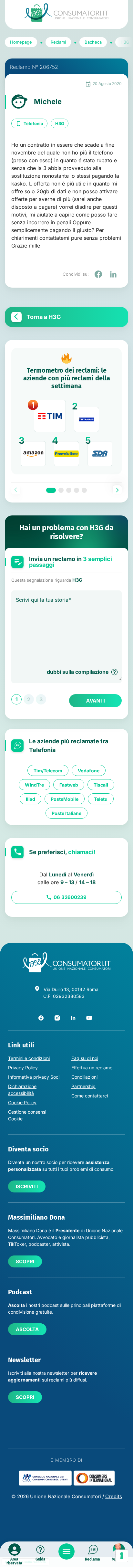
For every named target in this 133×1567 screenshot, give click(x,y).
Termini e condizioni (29, 1058)
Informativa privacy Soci (33, 1077)
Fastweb (68, 785)
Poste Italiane (66, 813)
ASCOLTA (27, 1329)
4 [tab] (76, 490)
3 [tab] (68, 490)
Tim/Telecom (48, 770)
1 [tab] (51, 490)
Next (117, 489)
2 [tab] (61, 490)
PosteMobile (64, 799)
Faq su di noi (84, 1058)
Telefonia (33, 123)
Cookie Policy (22, 1102)
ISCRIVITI (27, 1186)
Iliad (30, 799)
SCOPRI (25, 1261)
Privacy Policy (23, 1067)
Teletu (100, 799)
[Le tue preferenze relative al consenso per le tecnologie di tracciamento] (122, 1556)
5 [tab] (84, 490)
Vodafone (88, 770)
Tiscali (101, 785)
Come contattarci (89, 1095)
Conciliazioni (84, 1077)
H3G (59, 123)
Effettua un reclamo (91, 1067)
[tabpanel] (66, 411)
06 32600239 (70, 897)
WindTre (34, 785)
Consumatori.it (66, 12)
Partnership (83, 1086)
